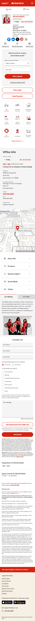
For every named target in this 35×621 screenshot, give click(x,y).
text (9, 164)
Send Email (17, 434)
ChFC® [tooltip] (4, 465)
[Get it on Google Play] (19, 602)
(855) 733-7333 (20, 456)
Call (4, 164)
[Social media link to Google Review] (26, 39)
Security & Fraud (6, 581)
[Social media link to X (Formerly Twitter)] (17, 39)
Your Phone (6, 351)
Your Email (6, 357)
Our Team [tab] (26, 296)
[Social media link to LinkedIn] (13, 39)
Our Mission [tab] (8, 297)
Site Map (4, 593)
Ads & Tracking (6, 578)
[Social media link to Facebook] (9, 39)
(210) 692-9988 (8, 194)
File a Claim (17, 90)
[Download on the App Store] (7, 602)
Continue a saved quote (17, 82)
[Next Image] (28, 325)
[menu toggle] (32, 3)
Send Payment (17, 96)
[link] (17, 3)
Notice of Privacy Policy (8, 588)
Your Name (6, 344)
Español (4, 3)
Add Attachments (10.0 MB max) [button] (17, 425)
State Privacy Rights (7, 591)
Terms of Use (5, 586)
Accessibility (5, 583)
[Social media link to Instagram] (22, 39)
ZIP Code (8, 69)
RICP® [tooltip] (8, 465)
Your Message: (7, 402)
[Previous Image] (6, 325)
